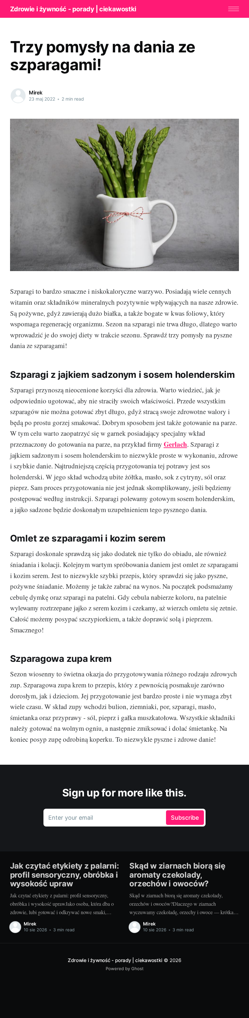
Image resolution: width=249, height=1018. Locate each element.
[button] (233, 9)
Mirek (35, 92)
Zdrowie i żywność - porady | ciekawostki (73, 9)
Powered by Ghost (125, 968)
